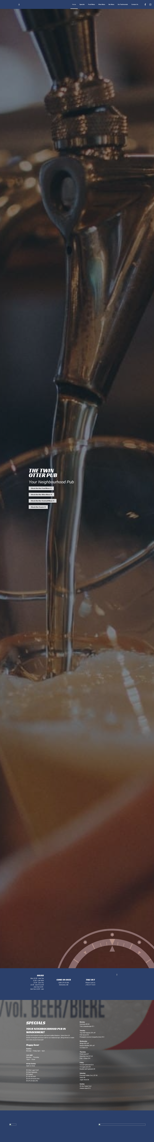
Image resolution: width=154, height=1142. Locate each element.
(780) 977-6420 (90, 985)
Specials (82, 4)
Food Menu (91, 4)
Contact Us (134, 4)
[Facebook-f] (145, 4)
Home (74, 4)
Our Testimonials (123, 4)
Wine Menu (101, 4)
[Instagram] (150, 4)
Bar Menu (111, 4)
